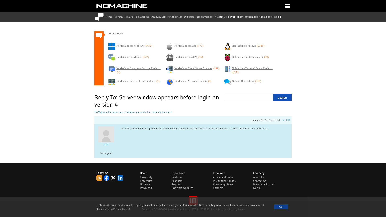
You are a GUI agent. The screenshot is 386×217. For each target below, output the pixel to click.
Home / (110, 16)
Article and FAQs (223, 177)
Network (145, 184)
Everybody (146, 177)
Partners (218, 188)
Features (177, 177)
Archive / (130, 16)
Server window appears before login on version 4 (188, 16)
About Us (258, 177)
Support (177, 184)
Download (146, 188)
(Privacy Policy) (121, 209)
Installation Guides (224, 181)
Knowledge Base (223, 184)
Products (177, 181)
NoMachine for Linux (148, 16)
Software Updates (182, 188)
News (256, 188)
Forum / (120, 16)
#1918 (286, 119)
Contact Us (259, 181)
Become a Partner (264, 184)
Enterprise (146, 181)
